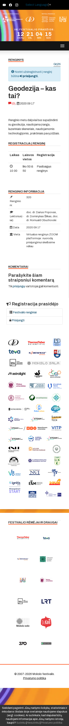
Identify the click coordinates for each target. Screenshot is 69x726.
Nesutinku (33, 722)
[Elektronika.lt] (46, 643)
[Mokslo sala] (23, 622)
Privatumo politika (34, 678)
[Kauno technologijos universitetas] (23, 601)
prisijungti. (30, 76)
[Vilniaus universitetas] (46, 580)
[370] (23, 643)
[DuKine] (46, 622)
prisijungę (19, 286)
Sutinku (21, 722)
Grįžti (57, 64)
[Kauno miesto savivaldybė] (23, 580)
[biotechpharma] (23, 559)
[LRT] (46, 601)
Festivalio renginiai (25, 312)
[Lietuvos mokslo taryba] (46, 559)
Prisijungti (18, 320)
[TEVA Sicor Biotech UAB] (46, 538)
